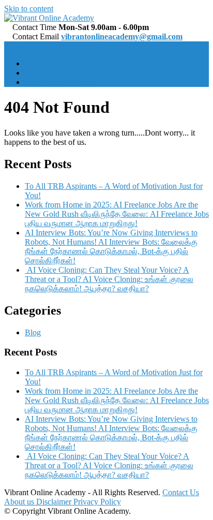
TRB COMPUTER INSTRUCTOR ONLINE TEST (113, 72)
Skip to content (28, 8)
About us (20, 501)
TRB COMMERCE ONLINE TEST (86, 63)
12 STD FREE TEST (60, 82)
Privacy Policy (97, 501)
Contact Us (180, 492)
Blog (33, 332)
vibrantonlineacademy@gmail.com (121, 36)
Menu (13, 45)
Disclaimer (54, 501)
